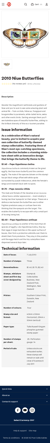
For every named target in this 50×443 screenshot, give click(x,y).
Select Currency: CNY (24, 420)
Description (7, 96)
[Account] (46, 4)
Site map (33, 430)
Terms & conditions (11, 438)
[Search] (25, 4)
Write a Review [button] (33, 84)
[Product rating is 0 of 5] (7, 84)
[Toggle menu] (3, 4)
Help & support (20, 430)
